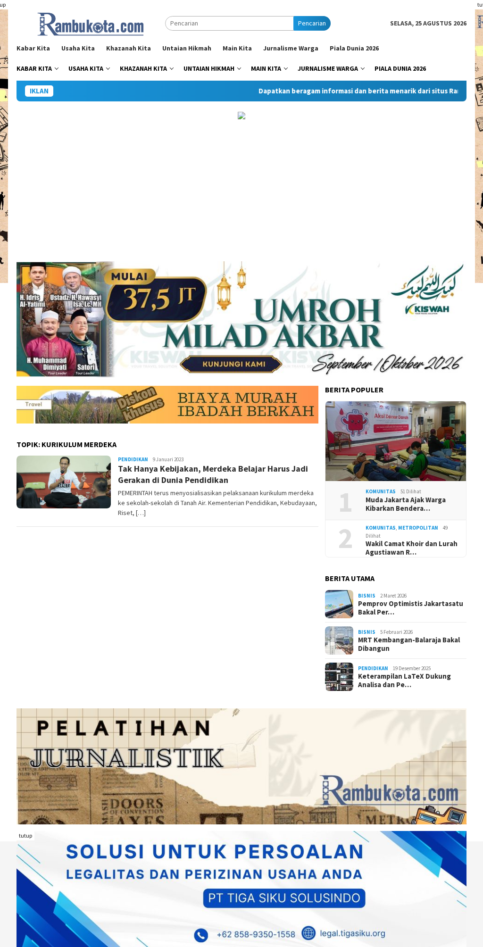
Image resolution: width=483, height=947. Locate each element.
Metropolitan (418, 527)
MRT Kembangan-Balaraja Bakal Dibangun (409, 644)
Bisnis (366, 595)
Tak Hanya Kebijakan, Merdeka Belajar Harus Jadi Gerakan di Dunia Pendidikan (213, 474)
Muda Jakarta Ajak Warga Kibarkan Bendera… (406, 504)
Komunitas (381, 491)
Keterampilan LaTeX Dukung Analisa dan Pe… (404, 680)
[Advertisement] (241, 191)
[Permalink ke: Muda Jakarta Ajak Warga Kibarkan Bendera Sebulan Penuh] (395, 441)
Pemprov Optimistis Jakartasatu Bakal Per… (410, 607)
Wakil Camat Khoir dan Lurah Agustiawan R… (412, 548)
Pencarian (312, 23)
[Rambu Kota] (91, 22)
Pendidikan (133, 459)
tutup (25, 835)
